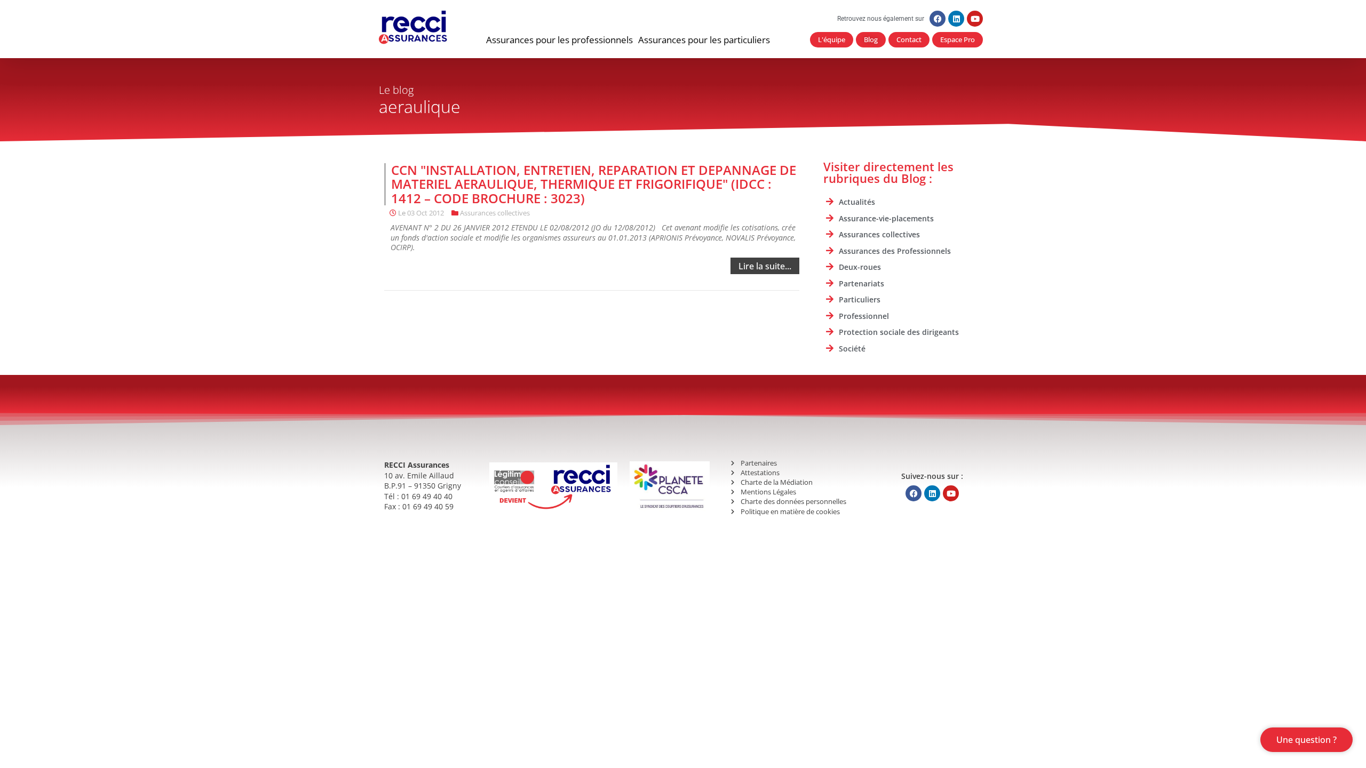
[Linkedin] (956, 19)
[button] (559, 40)
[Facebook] (938, 19)
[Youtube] (975, 19)
